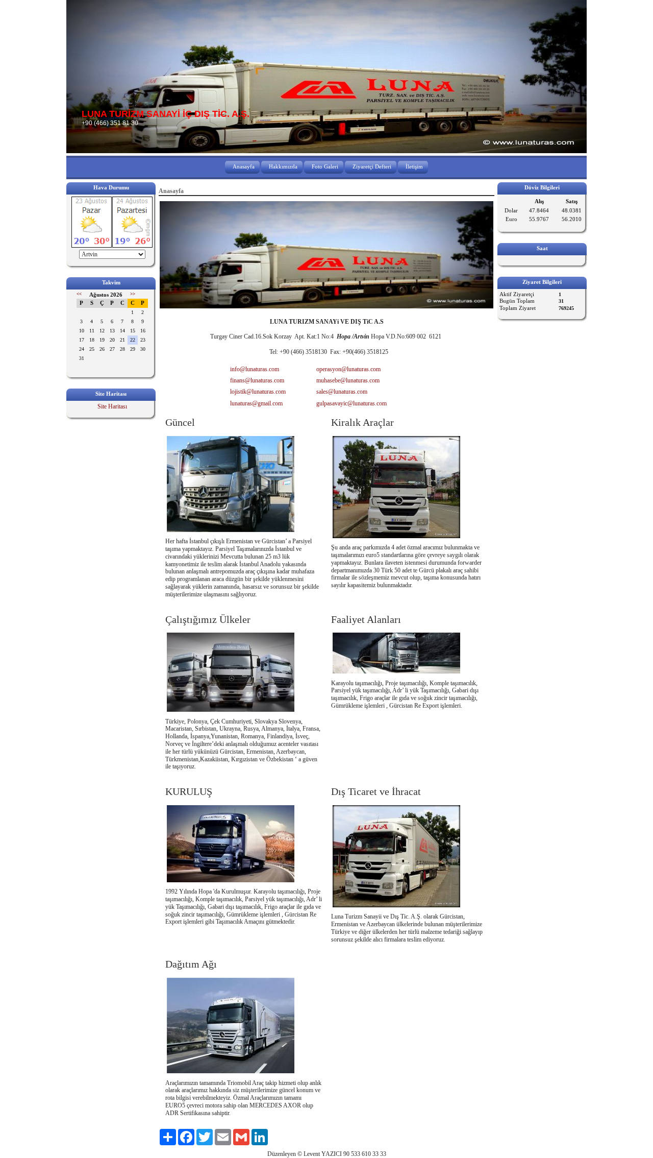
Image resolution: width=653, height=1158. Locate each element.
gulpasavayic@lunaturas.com (351, 403)
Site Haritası (112, 406)
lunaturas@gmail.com (256, 403)
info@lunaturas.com (254, 369)
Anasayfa (244, 166)
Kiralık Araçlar (362, 422)
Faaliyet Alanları (366, 619)
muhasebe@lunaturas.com (348, 380)
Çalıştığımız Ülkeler (207, 619)
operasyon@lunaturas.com (348, 369)
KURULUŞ (188, 791)
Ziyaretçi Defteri (372, 166)
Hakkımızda (283, 166)
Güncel (180, 422)
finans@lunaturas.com (257, 380)
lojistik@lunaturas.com (258, 391)
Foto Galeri (325, 166)
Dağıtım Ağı (191, 964)
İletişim (414, 166)
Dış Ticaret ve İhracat (376, 791)
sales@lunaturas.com (341, 391)
